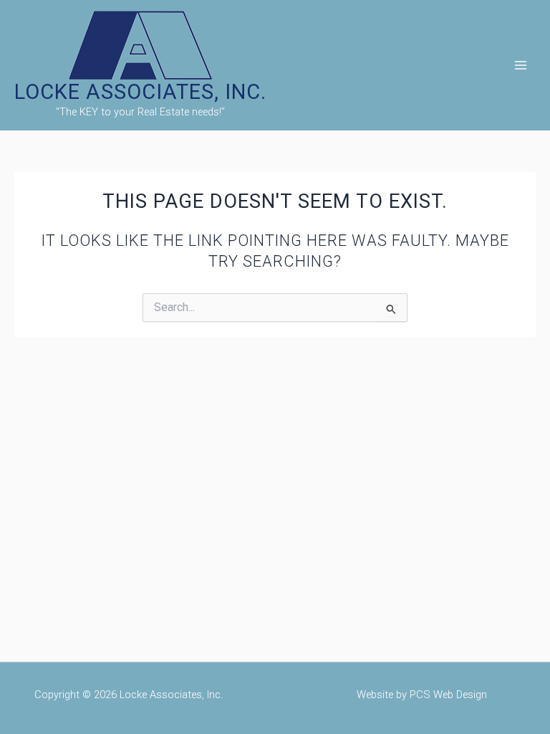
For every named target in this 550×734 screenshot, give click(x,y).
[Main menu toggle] (521, 65)
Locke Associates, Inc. (140, 92)
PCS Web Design (448, 694)
